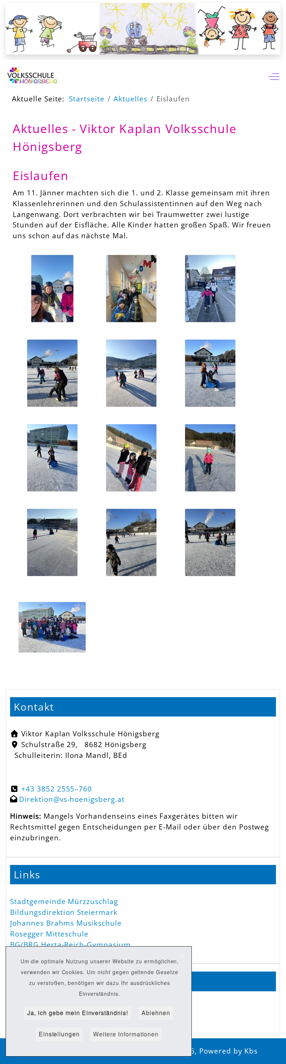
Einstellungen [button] (59, 1034)
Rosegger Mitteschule (49, 934)
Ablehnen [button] (156, 1012)
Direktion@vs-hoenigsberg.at (72, 799)
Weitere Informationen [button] (126, 1034)
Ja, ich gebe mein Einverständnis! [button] (77, 1012)
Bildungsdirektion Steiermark (64, 912)
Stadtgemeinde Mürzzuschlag (64, 901)
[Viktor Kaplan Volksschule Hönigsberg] (34, 76)
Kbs (251, 1051)
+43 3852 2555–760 (56, 789)
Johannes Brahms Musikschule (66, 923)
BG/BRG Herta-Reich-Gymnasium (70, 944)
